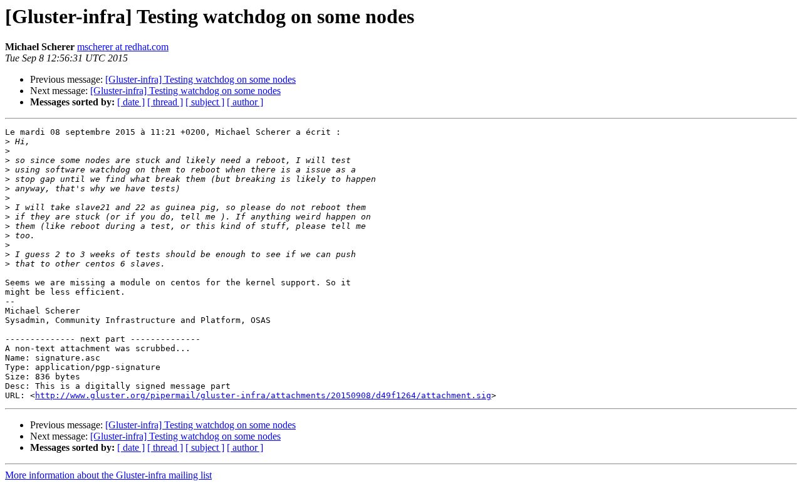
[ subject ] (204, 102)
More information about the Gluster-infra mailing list (108, 475)
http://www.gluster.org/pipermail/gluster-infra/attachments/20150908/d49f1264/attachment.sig (263, 395)
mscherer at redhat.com (123, 46)
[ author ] (245, 102)
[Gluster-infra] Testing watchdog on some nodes (200, 79)
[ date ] (131, 102)
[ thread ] (165, 102)
